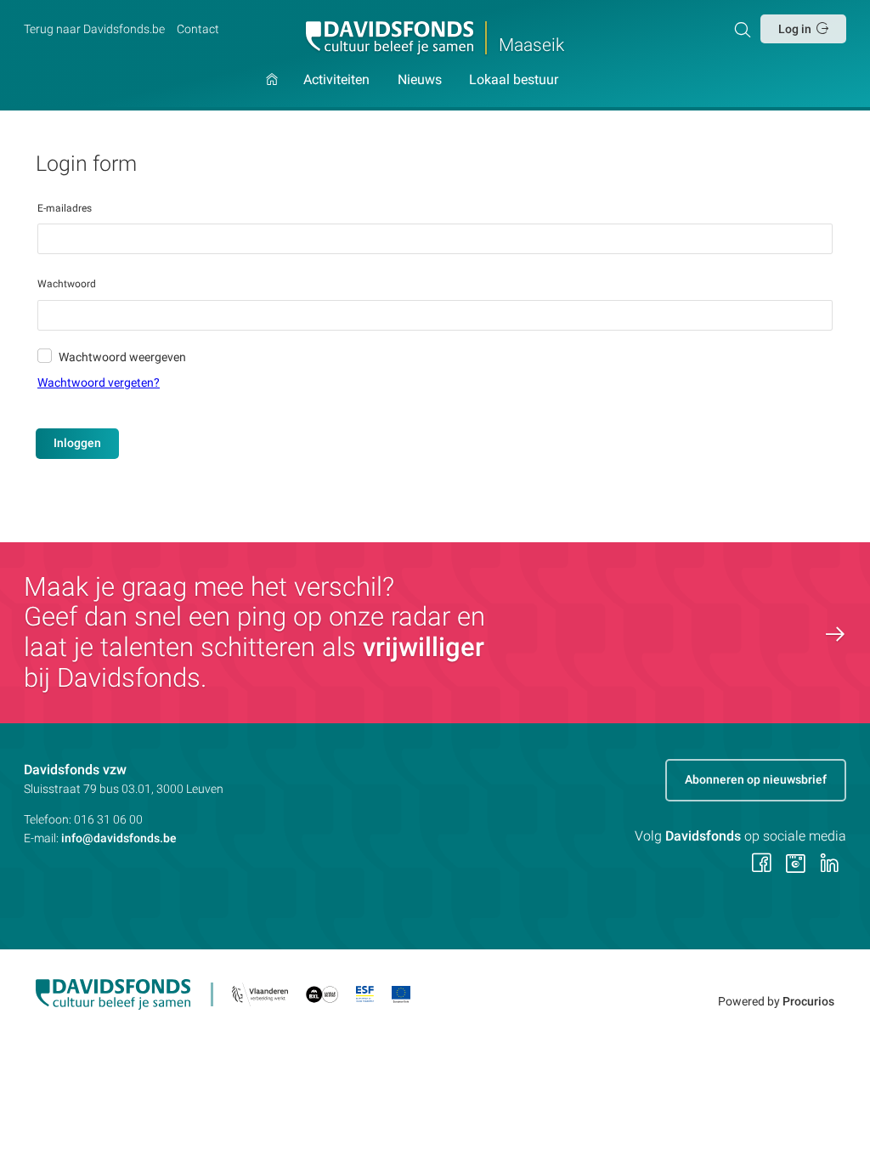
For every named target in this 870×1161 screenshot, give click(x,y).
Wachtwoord (66, 284)
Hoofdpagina (272, 91)
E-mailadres (64, 208)
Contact (198, 29)
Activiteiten (336, 80)
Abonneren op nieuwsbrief (756, 779)
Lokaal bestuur (513, 80)
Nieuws (420, 80)
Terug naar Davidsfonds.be (94, 29)
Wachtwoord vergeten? (98, 382)
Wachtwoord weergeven (122, 357)
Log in (794, 29)
